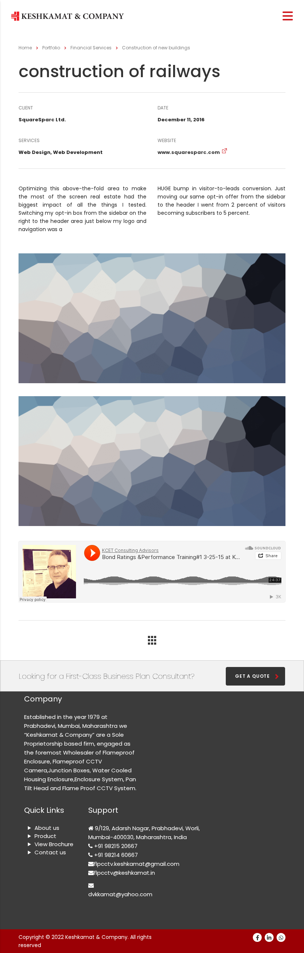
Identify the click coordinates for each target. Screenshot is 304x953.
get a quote (252, 676)
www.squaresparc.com (189, 152)
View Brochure (53, 844)
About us (46, 828)
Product (45, 836)
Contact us (50, 852)
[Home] (67, 15)
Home (25, 48)
